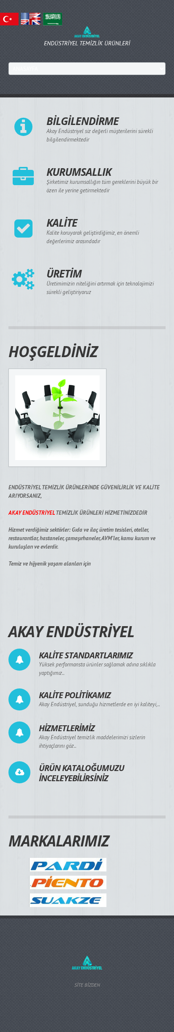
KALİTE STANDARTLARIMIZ (86, 655)
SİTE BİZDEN (87, 985)
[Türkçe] (9, 18)
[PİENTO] (68, 881)
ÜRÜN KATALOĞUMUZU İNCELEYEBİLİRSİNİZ (81, 773)
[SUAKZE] (68, 900)
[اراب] (52, 18)
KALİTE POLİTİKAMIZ (75, 695)
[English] (31, 18)
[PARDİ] (68, 864)
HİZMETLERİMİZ (67, 728)
